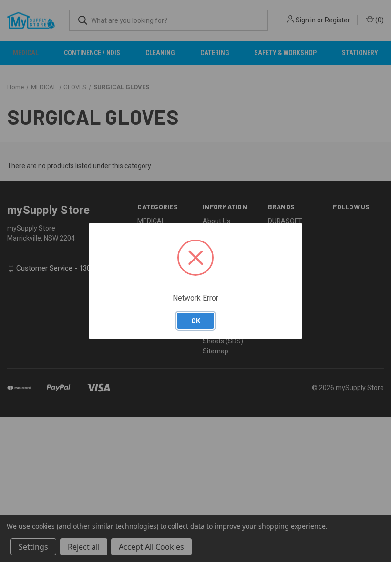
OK (195, 320)
